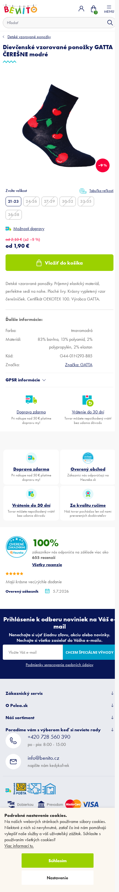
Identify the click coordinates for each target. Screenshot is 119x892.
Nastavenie (57, 877)
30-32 (67, 201)
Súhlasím (57, 860)
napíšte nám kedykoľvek (48, 761)
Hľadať (110, 22)
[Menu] (109, 8)
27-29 (49, 201)
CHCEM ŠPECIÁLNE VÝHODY (89, 652)
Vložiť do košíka (64, 263)
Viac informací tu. (19, 845)
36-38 (13, 214)
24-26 (31, 201)
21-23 (13, 201)
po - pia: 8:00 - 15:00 (49, 740)
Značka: (78, 364)
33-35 (86, 201)
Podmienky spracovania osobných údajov (59, 664)
